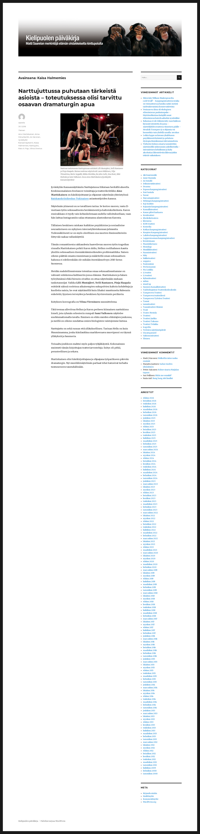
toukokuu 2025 (149, 435)
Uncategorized (149, 333)
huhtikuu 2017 (149, 630)
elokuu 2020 (148, 561)
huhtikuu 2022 (149, 530)
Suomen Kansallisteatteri (154, 287)
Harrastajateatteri (151, 198)
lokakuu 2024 (149, 452)
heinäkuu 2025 (149, 429)
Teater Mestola (150, 313)
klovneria (147, 221)
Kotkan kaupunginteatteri (154, 229)
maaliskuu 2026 (150, 409)
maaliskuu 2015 (150, 676)
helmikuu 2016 (149, 653)
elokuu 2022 (148, 521)
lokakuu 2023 (149, 487)
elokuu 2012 (148, 751)
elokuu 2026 (148, 398)
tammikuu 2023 (150, 510)
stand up (147, 284)
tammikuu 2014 (150, 708)
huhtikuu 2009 (149, 768)
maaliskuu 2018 (150, 613)
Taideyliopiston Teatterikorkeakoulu (159, 290)
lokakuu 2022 (149, 515)
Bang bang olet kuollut (163, 378)
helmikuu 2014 (149, 705)
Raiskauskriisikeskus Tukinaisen (70, 198)
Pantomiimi (148, 264)
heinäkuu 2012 (149, 753)
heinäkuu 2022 (149, 524)
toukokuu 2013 (149, 728)
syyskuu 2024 (149, 455)
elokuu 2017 (148, 627)
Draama (146, 186)
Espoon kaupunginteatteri (155, 189)
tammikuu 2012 (150, 765)
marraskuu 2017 (150, 619)
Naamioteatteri (150, 252)
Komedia (147, 227)
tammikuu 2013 (150, 739)
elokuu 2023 (148, 492)
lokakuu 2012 (149, 745)
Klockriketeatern (150, 218)
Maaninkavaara (150, 244)
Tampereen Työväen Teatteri (156, 298)
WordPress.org (149, 802)
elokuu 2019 (148, 579)
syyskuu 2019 (149, 576)
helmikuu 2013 (149, 736)
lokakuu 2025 (149, 421)
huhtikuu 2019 (149, 581)
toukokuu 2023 (149, 501)
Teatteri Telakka (150, 324)
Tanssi (146, 301)
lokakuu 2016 (148, 642)
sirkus (145, 281)
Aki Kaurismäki (150, 175)
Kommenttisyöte (150, 799)
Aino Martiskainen (26, 134)
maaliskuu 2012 (150, 762)
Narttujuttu (34, 145)
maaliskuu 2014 (150, 702)
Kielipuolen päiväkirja (28, 821)
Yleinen (21, 130)
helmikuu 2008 (149, 771)
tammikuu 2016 (150, 656)
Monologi (147, 247)
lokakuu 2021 (149, 541)
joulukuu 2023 (149, 481)
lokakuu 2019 (148, 573)
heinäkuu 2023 (149, 495)
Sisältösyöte (148, 796)
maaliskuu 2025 (150, 441)
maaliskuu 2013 (150, 733)
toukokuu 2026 (149, 404)
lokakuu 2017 (148, 622)
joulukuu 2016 (149, 636)
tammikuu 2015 (150, 682)
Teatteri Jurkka (150, 318)
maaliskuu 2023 (150, 504)
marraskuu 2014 (150, 688)
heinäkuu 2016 (149, 647)
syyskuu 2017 (149, 624)
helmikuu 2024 (149, 475)
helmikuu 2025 (149, 444)
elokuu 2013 (148, 722)
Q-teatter (147, 272)
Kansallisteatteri (150, 209)
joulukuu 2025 (149, 418)
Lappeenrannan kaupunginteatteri (159, 238)
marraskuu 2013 (150, 713)
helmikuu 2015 (149, 679)
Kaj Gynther (148, 204)
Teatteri (146, 316)
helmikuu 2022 (149, 536)
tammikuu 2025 (150, 447)
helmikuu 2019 (149, 587)
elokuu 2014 (148, 696)
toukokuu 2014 (149, 699)
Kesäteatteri (148, 215)
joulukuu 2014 (149, 685)
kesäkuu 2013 (149, 725)
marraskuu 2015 (150, 662)
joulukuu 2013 (149, 710)
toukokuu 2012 (149, 759)
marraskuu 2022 (150, 513)
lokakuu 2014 (149, 690)
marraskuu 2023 (150, 484)
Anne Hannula (149, 178)
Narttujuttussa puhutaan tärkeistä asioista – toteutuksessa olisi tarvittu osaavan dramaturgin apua (70, 98)
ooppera (147, 261)
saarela (21, 123)
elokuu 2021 (148, 547)
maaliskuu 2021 (150, 550)
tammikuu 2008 (150, 774)
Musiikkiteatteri (150, 250)
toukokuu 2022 (149, 527)
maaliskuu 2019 (150, 584)
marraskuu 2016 (150, 639)
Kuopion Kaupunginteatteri (155, 232)
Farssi (145, 195)
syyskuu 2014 (149, 693)
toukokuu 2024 (149, 467)
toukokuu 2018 (149, 607)
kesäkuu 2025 (149, 432)
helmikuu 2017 (149, 633)
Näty (145, 255)
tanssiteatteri (149, 304)
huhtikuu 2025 (149, 438)
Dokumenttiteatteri (151, 184)
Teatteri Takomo (150, 321)
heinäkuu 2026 (149, 401)
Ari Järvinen (35, 137)
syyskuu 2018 (149, 599)
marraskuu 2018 (150, 593)
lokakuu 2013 (149, 716)
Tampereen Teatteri (152, 293)
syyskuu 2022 (149, 518)
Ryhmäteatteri (149, 278)
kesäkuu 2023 (149, 498)
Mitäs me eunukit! (163, 375)
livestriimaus (149, 241)
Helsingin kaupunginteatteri (156, 201)
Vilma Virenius (36, 148)
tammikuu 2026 (150, 415)
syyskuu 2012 (149, 748)
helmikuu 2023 (149, 507)
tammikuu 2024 (150, 478)
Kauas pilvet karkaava (153, 212)
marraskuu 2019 (150, 570)
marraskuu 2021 (150, 538)
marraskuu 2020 (150, 553)
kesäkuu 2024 (149, 464)
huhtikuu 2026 (149, 406)
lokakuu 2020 (149, 556)
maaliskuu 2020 (150, 564)
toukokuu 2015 (149, 673)
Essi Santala (148, 192)
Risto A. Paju (23, 148)
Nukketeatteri (149, 258)
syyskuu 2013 (149, 719)
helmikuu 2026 (149, 412)
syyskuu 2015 (149, 667)
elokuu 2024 (148, 458)
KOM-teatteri (149, 224)
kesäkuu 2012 (149, 756)
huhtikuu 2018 (149, 610)
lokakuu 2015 (148, 665)
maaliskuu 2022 (150, 533)
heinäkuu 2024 (149, 461)
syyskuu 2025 (149, 424)
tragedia (147, 327)
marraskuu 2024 (150, 449)
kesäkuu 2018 (149, 604)
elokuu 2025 (148, 427)
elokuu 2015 (148, 670)
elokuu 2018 (148, 601)
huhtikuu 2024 (149, 470)
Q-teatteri (147, 275)
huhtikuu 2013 (149, 731)
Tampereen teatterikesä (154, 295)
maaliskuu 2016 (150, 650)
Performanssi (149, 267)
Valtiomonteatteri (151, 336)
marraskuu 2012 (150, 742)
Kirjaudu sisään (150, 793)
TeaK (145, 310)
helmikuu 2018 (149, 616)
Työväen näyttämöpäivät (154, 330)
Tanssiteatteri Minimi (153, 307)
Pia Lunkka (148, 270)
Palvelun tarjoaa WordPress (53, 821)
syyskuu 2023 (149, 490)
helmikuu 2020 (149, 567)
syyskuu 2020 (149, 558)
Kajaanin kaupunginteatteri (155, 207)
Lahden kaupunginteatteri (155, 235)
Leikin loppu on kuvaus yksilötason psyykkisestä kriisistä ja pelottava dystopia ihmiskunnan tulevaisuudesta (160, 138)
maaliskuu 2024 (150, 472)
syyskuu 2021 (149, 544)
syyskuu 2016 (149, 644)
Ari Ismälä (147, 181)
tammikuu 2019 (150, 590)
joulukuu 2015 (149, 659)
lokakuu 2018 (149, 596)
